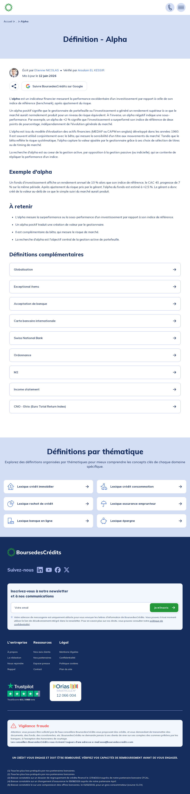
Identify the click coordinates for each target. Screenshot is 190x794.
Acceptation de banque (30, 303)
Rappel (11, 669)
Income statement (27, 389)
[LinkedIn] (40, 570)
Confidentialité (67, 657)
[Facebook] (58, 570)
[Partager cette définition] (14, 86)
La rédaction (14, 657)
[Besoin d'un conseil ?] (170, 7)
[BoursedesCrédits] (34, 552)
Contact (37, 669)
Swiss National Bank (28, 338)
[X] (67, 570)
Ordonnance (22, 355)
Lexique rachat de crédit (35, 503)
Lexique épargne (122, 521)
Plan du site (65, 669)
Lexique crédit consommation (132, 486)
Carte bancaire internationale (34, 321)
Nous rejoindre (15, 663)
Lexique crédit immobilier (35, 486)
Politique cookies (68, 663)
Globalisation (23, 269)
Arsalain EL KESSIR (91, 70)
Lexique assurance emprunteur (133, 503)
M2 (16, 372)
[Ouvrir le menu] (181, 7)
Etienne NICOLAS (46, 70)
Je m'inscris (161, 607)
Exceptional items (26, 286)
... (16, 21)
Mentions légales (68, 651)
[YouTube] (49, 570)
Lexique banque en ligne (35, 521)
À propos (12, 651)
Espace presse (41, 663)
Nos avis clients (41, 651)
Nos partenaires (42, 657)
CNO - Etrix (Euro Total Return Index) (40, 406)
